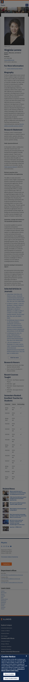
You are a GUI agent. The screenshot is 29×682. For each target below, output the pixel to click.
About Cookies (9, 674)
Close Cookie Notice (11, 678)
